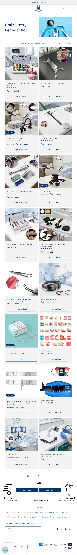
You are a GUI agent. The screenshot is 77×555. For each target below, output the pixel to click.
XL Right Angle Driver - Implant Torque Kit (19, 191)
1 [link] (27, 475)
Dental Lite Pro (11, 454)
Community (50, 490)
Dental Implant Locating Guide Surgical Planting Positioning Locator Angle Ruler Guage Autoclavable (21, 402)
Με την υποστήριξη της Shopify (24, 554)
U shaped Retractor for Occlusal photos (52, 83)
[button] (4, 9)
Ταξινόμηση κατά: (27, 43)
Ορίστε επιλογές (21, 96)
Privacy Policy (32, 517)
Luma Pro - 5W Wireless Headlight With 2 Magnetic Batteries (53, 245)
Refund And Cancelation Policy (16, 517)
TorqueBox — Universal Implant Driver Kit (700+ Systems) (21, 84)
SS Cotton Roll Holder (13, 351)
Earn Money (39, 512)
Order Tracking (49, 512)
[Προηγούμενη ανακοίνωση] (4, 2)
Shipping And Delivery (63, 512)
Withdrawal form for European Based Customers (54, 517)
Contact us (27, 490)
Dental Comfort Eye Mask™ (49, 299)
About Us (30, 512)
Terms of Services (10, 512)
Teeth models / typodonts (48, 351)
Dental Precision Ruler (47, 400)
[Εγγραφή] (39, 528)
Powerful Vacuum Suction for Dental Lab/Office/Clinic (51, 455)
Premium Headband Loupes (15, 138)
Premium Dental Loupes (48, 191)
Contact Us (21, 512)
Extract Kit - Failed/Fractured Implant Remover (21, 244)
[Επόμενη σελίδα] (49, 475)
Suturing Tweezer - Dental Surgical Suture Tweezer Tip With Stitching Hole (19, 300)
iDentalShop (12, 554)
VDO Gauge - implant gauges (49, 138)
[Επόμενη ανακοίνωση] (73, 2)
